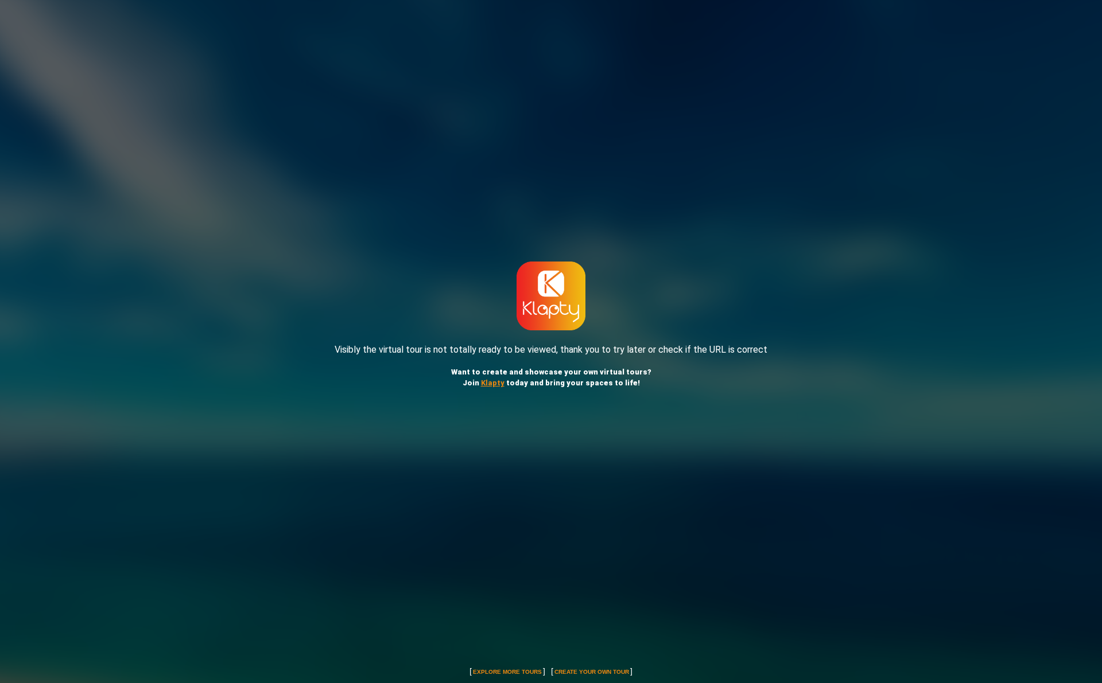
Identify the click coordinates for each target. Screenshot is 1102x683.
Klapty (493, 382)
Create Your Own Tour (591, 672)
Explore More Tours (507, 672)
